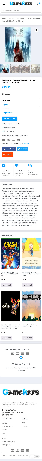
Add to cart (7, 285)
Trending (11, 19)
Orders (4, 430)
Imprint (4, 438)
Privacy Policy (6, 445)
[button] (4, 4)
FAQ (23, 423)
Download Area (7, 426)
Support (24, 426)
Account (5, 423)
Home (4, 19)
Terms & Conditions (9, 441)
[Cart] (38, 4)
